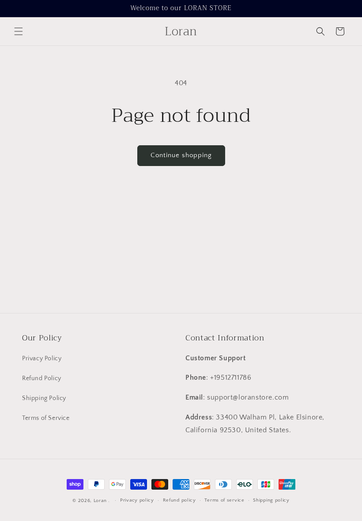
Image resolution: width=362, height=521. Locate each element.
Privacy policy (137, 500)
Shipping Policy (44, 398)
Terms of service (224, 500)
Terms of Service (46, 418)
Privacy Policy (41, 358)
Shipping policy (271, 500)
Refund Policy (41, 378)
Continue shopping (181, 155)
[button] (18, 31)
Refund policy (179, 500)
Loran (100, 500)
